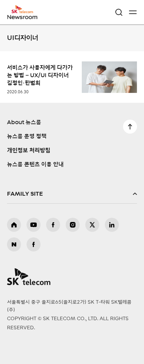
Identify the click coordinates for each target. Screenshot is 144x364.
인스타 (73, 225)
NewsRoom (22, 16)
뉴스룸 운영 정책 (26, 136)
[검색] (119, 12)
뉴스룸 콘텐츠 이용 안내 (35, 164)
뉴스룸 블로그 (14, 244)
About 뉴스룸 (24, 122)
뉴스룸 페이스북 (34, 244)
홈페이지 (14, 225)
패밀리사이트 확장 (72, 194)
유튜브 (34, 225)
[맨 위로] (130, 127)
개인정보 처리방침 (28, 150)
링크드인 (112, 225)
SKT (24, 12)
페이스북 (53, 225)
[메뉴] (133, 12)
